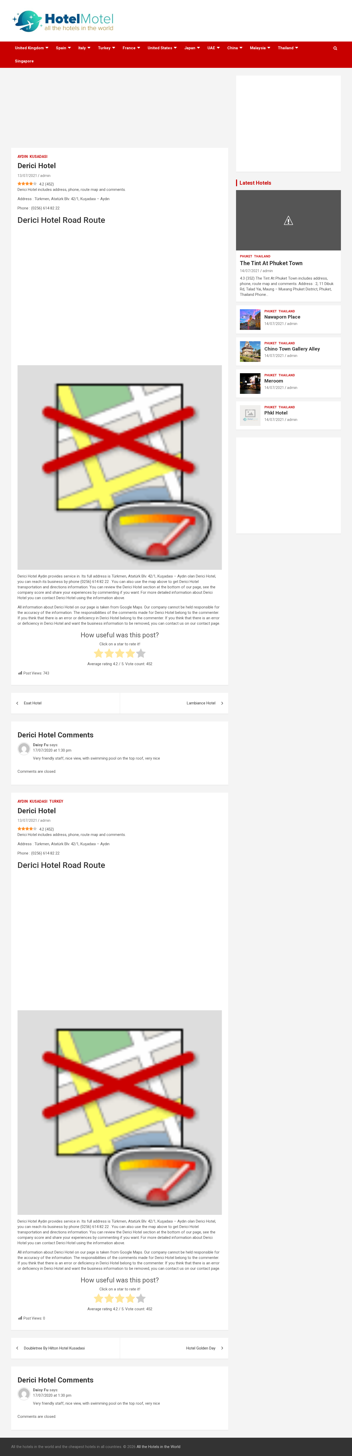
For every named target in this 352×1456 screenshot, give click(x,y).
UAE (211, 48)
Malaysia (258, 48)
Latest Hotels (255, 183)
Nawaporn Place (282, 317)
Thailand (286, 48)
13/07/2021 (27, 176)
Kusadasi (38, 156)
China (232, 48)
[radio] (98, 654)
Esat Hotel (32, 703)
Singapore (24, 61)
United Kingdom (29, 48)
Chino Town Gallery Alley (292, 349)
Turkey (104, 48)
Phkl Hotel (276, 413)
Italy (82, 48)
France (129, 48)
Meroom (273, 381)
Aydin (23, 156)
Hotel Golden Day (200, 1348)
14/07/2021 (249, 271)
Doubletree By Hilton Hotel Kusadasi (54, 1348)
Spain (61, 48)
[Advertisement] (119, 112)
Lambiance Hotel (201, 703)
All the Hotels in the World (158, 1446)
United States (160, 48)
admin (45, 176)
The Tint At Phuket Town (271, 263)
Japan (189, 48)
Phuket (246, 256)
